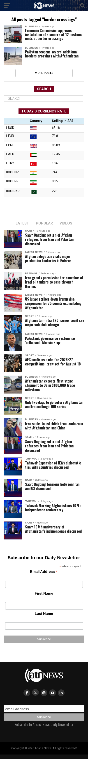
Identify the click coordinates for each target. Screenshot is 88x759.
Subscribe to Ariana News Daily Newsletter (44, 724)
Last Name (44, 614)
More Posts (44, 73)
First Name (44, 593)
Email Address (44, 572)
